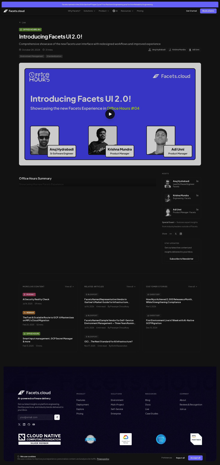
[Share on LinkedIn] (181, 234)
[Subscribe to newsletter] (57, 417)
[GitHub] (28, 424)
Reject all (180, 458)
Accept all (195, 458)
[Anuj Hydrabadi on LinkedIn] (197, 181)
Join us (183, 409)
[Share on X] (176, 234)
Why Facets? (74, 11)
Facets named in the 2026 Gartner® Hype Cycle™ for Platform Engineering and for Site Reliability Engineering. (107, 4)
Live (24, 22)
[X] (19, 424)
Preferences (166, 458)
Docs (148, 404)
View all (68, 286)
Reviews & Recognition (191, 404)
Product (103, 11)
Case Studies (151, 413)
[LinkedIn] (24, 424)
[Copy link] (171, 234)
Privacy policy (103, 459)
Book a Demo (208, 11)
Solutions (88, 11)
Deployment (82, 404)
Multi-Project (117, 404)
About (183, 400)
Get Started (191, 11)
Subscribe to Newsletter (181, 258)
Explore (80, 409)
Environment (117, 400)
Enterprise (116, 413)
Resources (126, 11)
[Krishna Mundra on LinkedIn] (197, 195)
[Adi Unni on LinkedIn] (197, 209)
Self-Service (117, 409)
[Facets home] (41, 393)
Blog (147, 400)
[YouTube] (33, 424)
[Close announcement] (216, 4)
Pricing (140, 11)
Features (80, 400)
